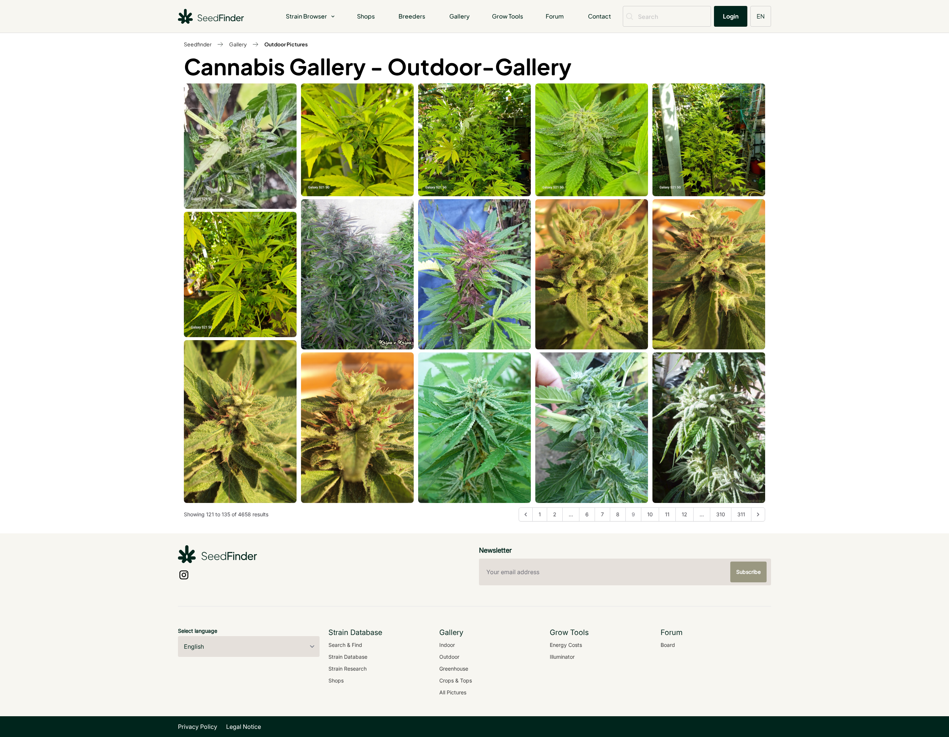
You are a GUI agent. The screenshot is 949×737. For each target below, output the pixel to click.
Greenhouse (453, 668)
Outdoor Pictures (286, 44)
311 (741, 514)
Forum (555, 16)
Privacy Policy (197, 726)
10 (650, 514)
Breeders (412, 16)
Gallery (459, 16)
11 (667, 514)
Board (668, 645)
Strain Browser (306, 16)
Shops (366, 16)
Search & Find (345, 645)
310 (720, 514)
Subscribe (748, 572)
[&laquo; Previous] (526, 514)
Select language (197, 631)
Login (730, 16)
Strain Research (347, 668)
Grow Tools (507, 16)
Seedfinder (198, 44)
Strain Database (347, 657)
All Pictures (452, 692)
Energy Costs (566, 645)
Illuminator (562, 657)
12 (684, 514)
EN (761, 16)
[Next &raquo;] (758, 514)
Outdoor (449, 657)
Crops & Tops (455, 680)
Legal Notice (243, 726)
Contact (599, 16)
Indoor (447, 645)
